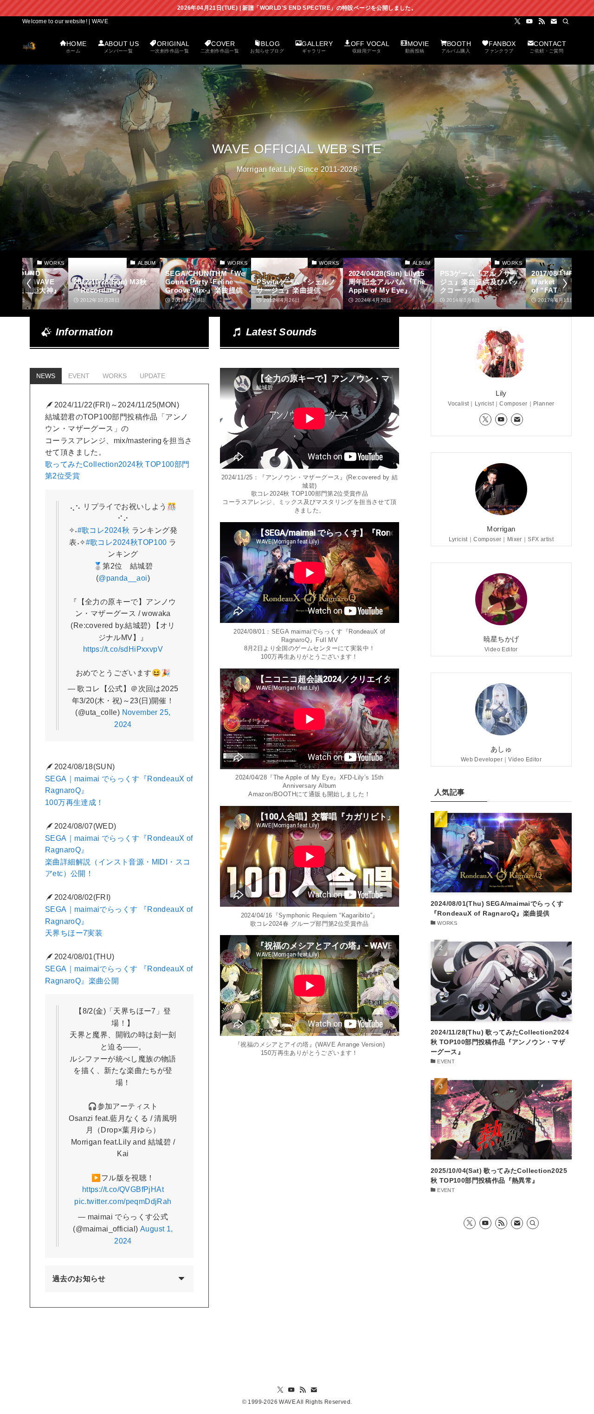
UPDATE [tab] (152, 376)
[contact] (554, 21)
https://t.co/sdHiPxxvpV (123, 649)
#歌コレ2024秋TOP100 (126, 542)
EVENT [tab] (79, 376)
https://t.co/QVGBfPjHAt (123, 1189)
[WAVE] (29, 45)
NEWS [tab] (45, 376)
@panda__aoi (122, 578)
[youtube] (529, 21)
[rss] (542, 21)
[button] (29, 283)
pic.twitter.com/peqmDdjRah (122, 1201)
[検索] (566, 21)
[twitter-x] (517, 21)
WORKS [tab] (115, 376)
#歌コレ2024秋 (103, 530)
